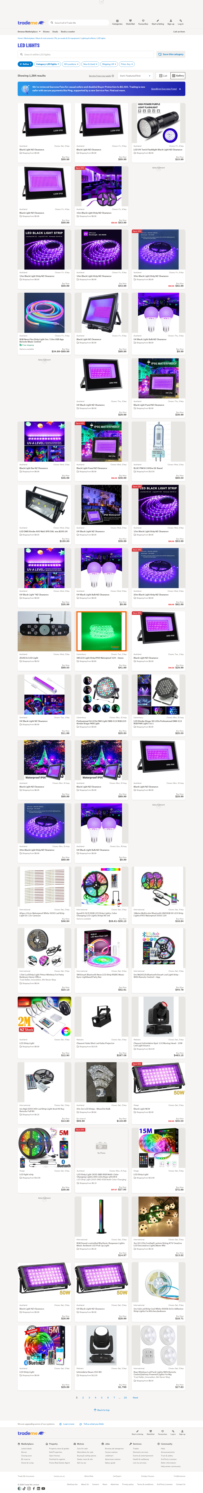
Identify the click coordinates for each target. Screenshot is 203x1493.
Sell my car (81, 1463)
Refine (25, 64)
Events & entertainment (143, 1455)
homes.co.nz (59, 1476)
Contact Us (180, 1484)
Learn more (69, 1424)
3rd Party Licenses (169, 1459)
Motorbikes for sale (85, 1452)
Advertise (115, 1484)
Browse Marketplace (28, 31)
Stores (46, 31)
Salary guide (110, 1463)
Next (135, 1397)
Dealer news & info (85, 1459)
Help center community (171, 1466)
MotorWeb (88, 1476)
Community (166, 1443)
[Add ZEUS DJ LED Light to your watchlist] (67, 615)
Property (53, 1443)
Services (137, 1443)
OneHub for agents (57, 1459)
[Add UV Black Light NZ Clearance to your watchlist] (124, 362)
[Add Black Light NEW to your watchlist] (181, 1066)
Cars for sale (82, 1448)
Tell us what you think (93, 1424)
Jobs (107, 1443)
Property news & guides (59, 1448)
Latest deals (26, 1448)
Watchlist (151, 1434)
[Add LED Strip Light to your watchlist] (67, 1001)
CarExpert (117, 1476)
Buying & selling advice (86, 1455)
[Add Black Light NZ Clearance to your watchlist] (67, 107)
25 (125, 1397)
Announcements (168, 1452)
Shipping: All (108, 64)
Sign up (170, 24)
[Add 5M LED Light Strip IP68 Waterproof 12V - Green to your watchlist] (124, 615)
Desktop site (72, 1484)
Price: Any (126, 64)
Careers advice (111, 1452)
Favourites (162, 1434)
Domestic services (140, 1452)
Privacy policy (128, 1484)
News (105, 1484)
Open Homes (54, 1455)
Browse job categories (114, 1448)
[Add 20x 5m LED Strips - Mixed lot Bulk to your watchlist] (124, 1066)
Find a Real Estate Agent (59, 1463)
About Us (85, 1484)
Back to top (103, 1410)
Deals (55, 31)
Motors (80, 1443)
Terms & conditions (145, 1484)
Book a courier (68, 31)
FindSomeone (179, 1476)
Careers (95, 1484)
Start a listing (137, 1434)
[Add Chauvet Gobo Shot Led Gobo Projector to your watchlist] (124, 1001)
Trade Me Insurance (26, 1476)
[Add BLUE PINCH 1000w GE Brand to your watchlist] (181, 426)
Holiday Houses (147, 1476)
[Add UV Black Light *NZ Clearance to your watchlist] (67, 552)
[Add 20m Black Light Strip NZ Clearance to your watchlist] (181, 233)
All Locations (70, 64)
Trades (136, 1448)
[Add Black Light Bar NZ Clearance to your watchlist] (67, 426)
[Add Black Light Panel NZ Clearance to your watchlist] (181, 362)
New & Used (89, 64)
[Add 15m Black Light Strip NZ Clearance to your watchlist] (124, 170)
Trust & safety (167, 1455)
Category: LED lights (46, 64)
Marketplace (27, 1443)
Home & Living (27, 1463)
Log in (181, 24)
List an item (179, 31)
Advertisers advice (113, 1459)
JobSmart (109, 1455)
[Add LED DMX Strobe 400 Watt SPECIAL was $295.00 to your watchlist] (67, 489)
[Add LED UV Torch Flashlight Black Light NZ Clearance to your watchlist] (181, 107)
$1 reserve (25, 1459)
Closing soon (26, 1455)
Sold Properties (55, 1452)
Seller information (168, 1463)
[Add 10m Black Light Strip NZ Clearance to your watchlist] (124, 233)
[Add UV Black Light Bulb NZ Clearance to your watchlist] (181, 297)
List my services (139, 1463)
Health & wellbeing (141, 1459)
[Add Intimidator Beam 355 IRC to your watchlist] (124, 1329)
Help (163, 1448)
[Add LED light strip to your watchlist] (67, 1132)
